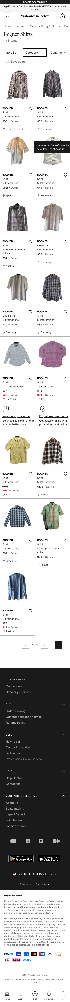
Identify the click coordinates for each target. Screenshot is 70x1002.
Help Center (14, 778)
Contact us (13, 784)
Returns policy (15, 722)
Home (7, 26)
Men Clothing (39, 26)
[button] (62, 15)
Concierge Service (18, 692)
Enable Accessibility (35, 2)
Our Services (15, 679)
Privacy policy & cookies (33, 884)
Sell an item (14, 753)
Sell (9, 734)
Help (9, 771)
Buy (8, 704)
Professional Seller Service (24, 759)
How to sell (13, 741)
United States (37, 979)
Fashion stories (16, 826)
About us (12, 803)
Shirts (56, 26)
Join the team (15, 820)
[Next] (44, 645)
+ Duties (13, 121)
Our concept (14, 686)
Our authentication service (24, 717)
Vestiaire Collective (21, 796)
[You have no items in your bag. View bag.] (62, 15)
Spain (60, 979)
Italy (35, 982)
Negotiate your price (16, 416)
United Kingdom (21, 979)
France (8, 979)
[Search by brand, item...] (7, 15)
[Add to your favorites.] (31, 108)
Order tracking (15, 711)
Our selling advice (18, 747)
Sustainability (15, 808)
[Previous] (25, 645)
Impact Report (15, 814)
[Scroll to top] (58, 645)
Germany (50, 979)
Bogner (20, 26)
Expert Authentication (54, 416)
